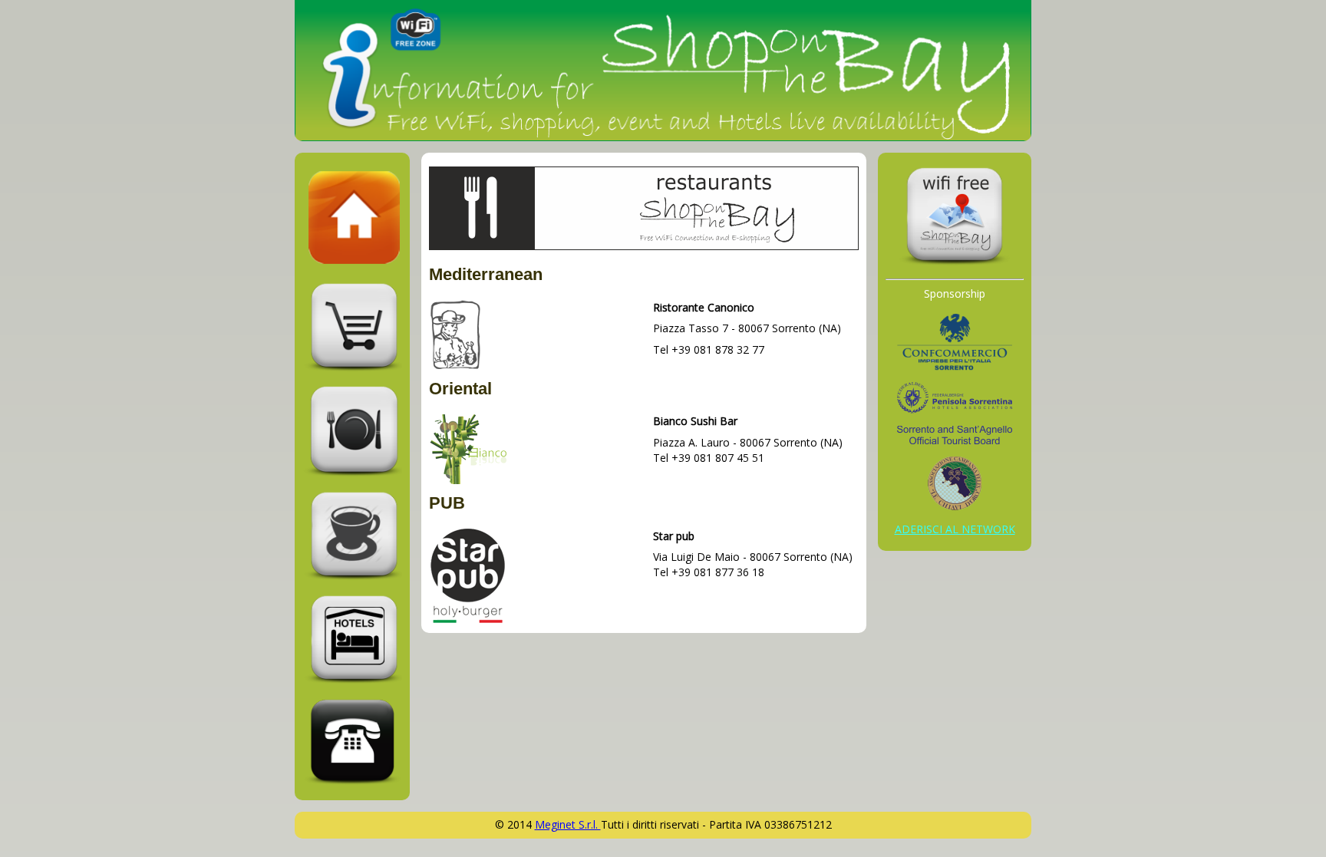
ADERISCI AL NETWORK (955, 529)
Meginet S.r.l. (568, 824)
